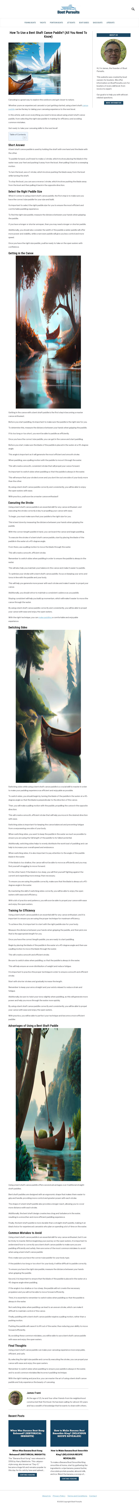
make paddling (45, 617)
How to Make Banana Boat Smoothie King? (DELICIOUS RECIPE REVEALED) (69, 1454)
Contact (93, 1496)
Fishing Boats (30, 23)
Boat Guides (84, 23)
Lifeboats (110, 23)
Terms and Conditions (77, 1496)
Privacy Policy (59, 1496)
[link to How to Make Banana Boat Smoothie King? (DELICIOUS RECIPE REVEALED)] (69, 1433)
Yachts (43, 23)
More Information (113, 103)
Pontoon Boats (56, 23)
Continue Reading (27, 1475)
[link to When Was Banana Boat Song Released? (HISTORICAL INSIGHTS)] (27, 1433)
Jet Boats (71, 23)
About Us (46, 1496)
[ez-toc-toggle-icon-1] (23, 137)
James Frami (34, 1392)
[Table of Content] (24, 137)
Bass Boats (97, 23)
